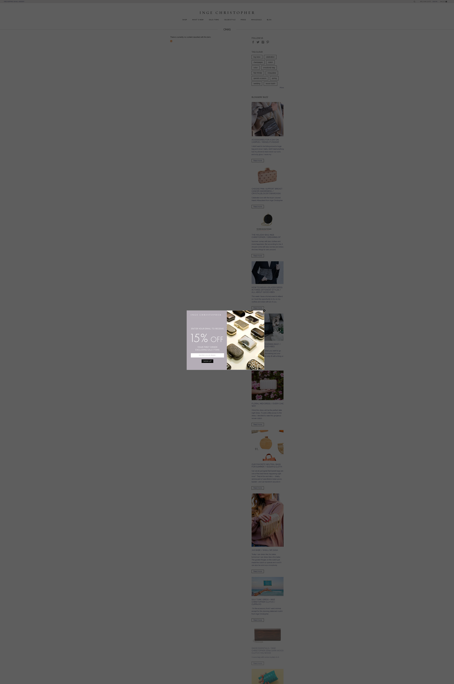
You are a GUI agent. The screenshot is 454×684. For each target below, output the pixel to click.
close (264, 310)
